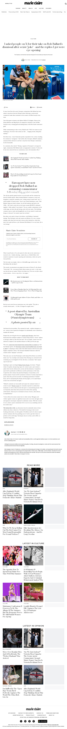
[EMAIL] (22, 432)
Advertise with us (18, 715)
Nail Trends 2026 (47, 12)
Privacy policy (30, 715)
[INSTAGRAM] (19, 432)
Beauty (24, 8)
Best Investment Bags (57, 12)
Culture (41, 8)
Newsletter (40, 107)
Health (31, 8)
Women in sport (15, 385)
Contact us (40, 713)
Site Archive (11, 713)
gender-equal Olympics (27, 335)
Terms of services (20, 242)
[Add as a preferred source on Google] (48, 721)
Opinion (44, 59)
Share (7, 107)
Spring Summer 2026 (36, 12)
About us (51, 715)
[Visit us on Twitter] (21, 721)
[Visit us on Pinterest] (34, 721)
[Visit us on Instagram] (25, 721)
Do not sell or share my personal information (33, 717)
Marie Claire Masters (25, 12)
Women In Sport (8, 424)
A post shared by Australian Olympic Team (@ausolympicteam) (23, 314)
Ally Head (28, 59)
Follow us (33, 107)
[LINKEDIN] (21, 432)
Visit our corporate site (52, 724)
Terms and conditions (52, 713)
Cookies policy (41, 715)
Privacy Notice (8, 243)
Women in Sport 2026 (14, 12)
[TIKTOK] (24, 432)
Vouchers (48, 8)
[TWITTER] (17, 432)
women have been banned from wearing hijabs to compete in (24, 344)
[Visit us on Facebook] (29, 721)
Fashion (18, 8)
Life (36, 8)
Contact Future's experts (26, 713)
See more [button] (23, 193)
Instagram (23, 453)
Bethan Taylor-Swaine (24, 365)
